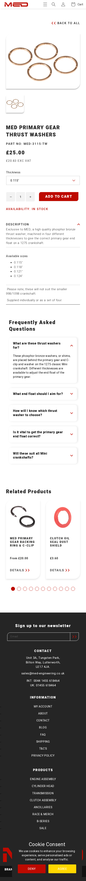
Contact (43, 720)
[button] (45, 4)
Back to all (68, 23)
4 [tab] (31, 589)
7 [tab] (49, 589)
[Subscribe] (74, 636)
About (43, 713)
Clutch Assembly (43, 800)
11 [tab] (73, 589)
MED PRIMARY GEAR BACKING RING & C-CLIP (22, 542)
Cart (78, 4)
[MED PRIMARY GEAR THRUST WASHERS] (15, 103)
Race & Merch (42, 814)
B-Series (43, 821)
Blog (43, 727)
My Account (43, 706)
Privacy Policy (42, 756)
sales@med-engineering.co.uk (43, 673)
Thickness (13, 172)
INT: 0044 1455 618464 (43, 681)
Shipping (43, 742)
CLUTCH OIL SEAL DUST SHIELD (60, 542)
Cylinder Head (43, 786)
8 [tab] (55, 589)
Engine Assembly (43, 779)
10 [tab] (67, 589)
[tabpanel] (23, 539)
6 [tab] (43, 589)
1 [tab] (13, 589)
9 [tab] (61, 589)
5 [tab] (37, 589)
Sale (42, 828)
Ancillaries (43, 807)
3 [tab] (25, 589)
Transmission (43, 793)
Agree (62, 869)
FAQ (43, 735)
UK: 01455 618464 (43, 685)
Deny (32, 869)
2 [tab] (19, 589)
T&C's (43, 749)
